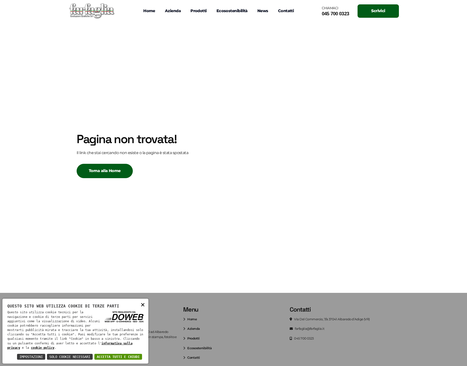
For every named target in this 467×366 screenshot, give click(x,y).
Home (149, 11)
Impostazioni (31, 357)
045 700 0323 (335, 13)
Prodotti (198, 11)
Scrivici (378, 11)
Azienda (173, 11)
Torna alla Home (105, 170)
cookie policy (42, 347)
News (262, 11)
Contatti (286, 11)
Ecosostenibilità (232, 11)
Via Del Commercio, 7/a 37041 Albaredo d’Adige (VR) (332, 319)
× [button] (143, 304)
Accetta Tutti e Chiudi (118, 357)
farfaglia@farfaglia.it (309, 329)
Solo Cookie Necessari (69, 357)
